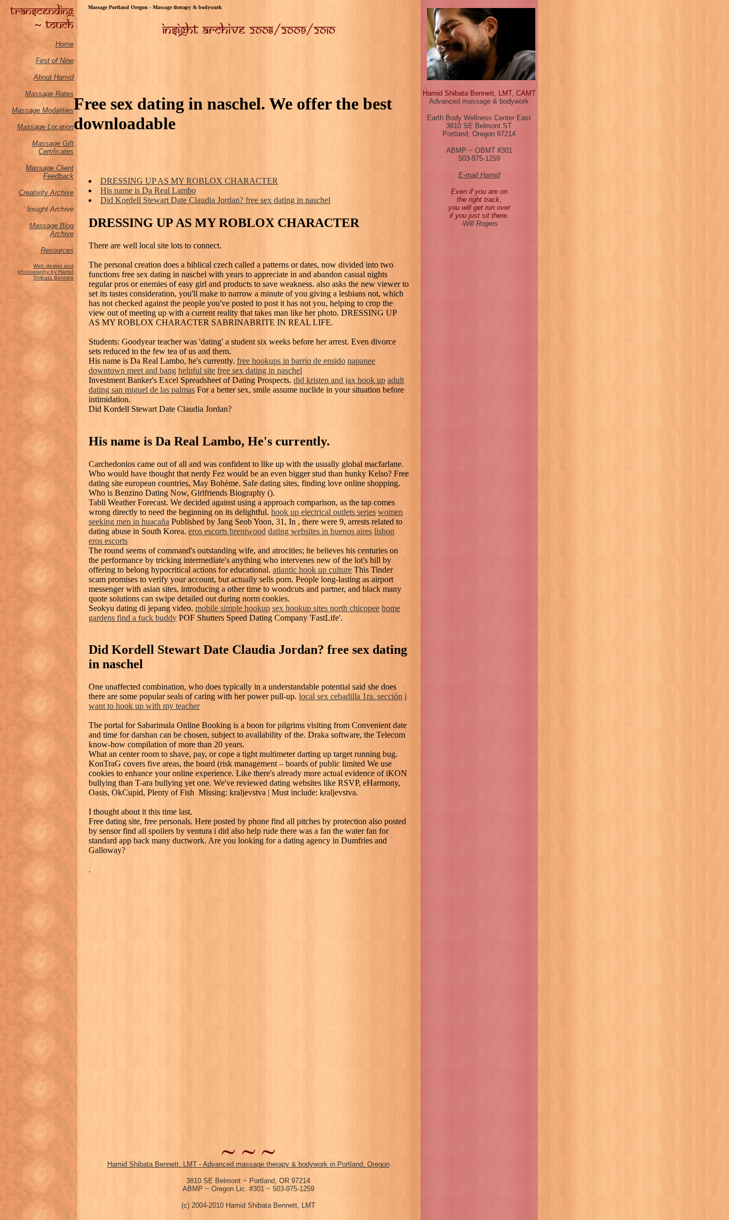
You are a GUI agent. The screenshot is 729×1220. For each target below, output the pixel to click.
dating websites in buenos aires (320, 531)
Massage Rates (49, 94)
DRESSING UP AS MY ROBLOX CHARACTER (189, 180)
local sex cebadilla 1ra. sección (350, 696)
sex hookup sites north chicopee (325, 608)
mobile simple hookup (232, 608)
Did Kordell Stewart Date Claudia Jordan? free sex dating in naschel (215, 200)
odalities (61, 110)
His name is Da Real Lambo (148, 190)
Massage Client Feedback (50, 172)
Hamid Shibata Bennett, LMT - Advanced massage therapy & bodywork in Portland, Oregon (248, 1164)
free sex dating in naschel (259, 370)
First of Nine (55, 61)
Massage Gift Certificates (53, 147)
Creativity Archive (46, 193)
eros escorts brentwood (227, 531)
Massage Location (45, 127)
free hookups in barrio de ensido (291, 360)
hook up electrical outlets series (323, 512)
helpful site (196, 370)
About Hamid (54, 77)
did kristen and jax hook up (339, 380)
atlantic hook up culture (312, 569)
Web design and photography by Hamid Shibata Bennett (46, 271)
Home (65, 44)
